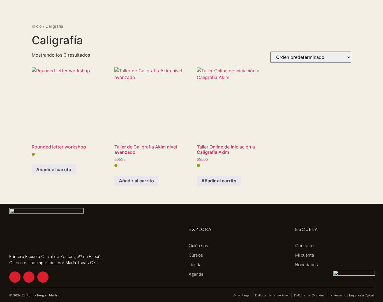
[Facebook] (43, 277)
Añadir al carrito (53, 169)
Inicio (37, 26)
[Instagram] (14, 277)
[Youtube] (28, 277)
